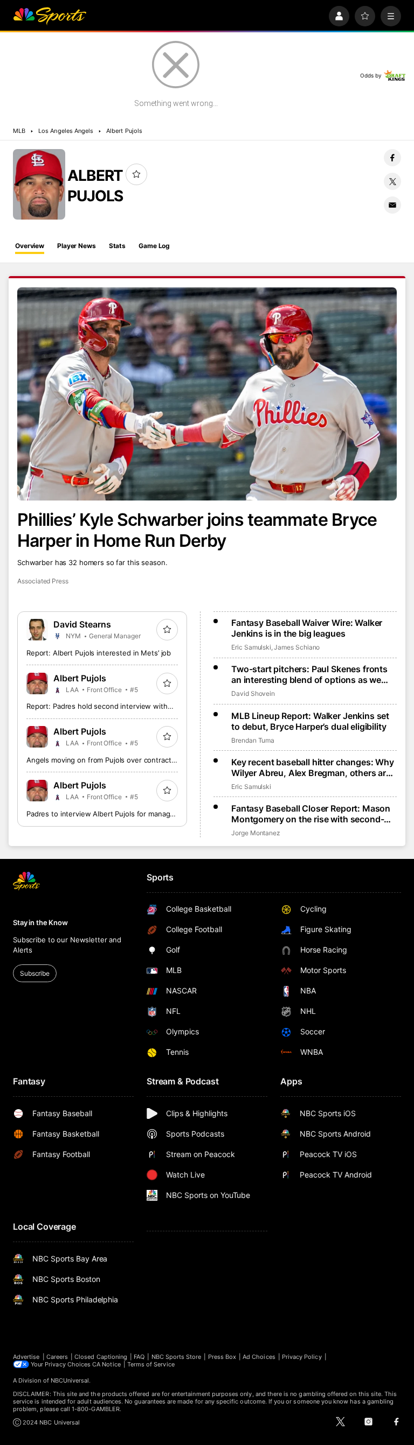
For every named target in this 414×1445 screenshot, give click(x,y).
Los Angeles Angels (65, 131)
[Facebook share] (392, 157)
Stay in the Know (40, 922)
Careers (57, 1357)
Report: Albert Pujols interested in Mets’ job (98, 653)
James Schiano (297, 647)
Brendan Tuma (252, 740)
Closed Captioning (100, 1357)
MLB (19, 131)
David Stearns (82, 624)
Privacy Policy (302, 1357)
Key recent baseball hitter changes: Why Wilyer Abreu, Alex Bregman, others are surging (312, 767)
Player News (76, 246)
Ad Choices (259, 1357)
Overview (29, 246)
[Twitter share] (392, 181)
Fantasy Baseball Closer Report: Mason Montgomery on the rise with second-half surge (310, 813)
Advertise (26, 1357)
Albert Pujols (124, 131)
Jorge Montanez (255, 833)
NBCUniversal (70, 1380)
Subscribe (35, 973)
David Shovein (253, 693)
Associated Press (42, 581)
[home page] (49, 16)
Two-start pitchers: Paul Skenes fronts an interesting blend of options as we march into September (309, 674)
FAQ (139, 1357)
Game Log (154, 246)
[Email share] (392, 205)
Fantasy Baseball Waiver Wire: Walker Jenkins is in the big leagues (306, 628)
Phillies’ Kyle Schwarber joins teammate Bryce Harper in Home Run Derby (197, 530)
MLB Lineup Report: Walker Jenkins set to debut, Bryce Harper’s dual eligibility (310, 721)
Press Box (222, 1357)
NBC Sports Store (176, 1357)
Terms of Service (151, 1364)
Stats (117, 246)
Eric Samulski (251, 647)
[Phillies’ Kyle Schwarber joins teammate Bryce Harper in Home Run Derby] (207, 394)
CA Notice (106, 1364)
